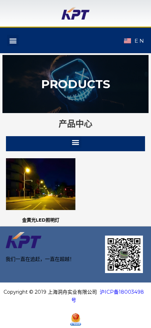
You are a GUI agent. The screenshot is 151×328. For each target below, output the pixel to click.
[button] (13, 40)
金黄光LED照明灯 (40, 220)
